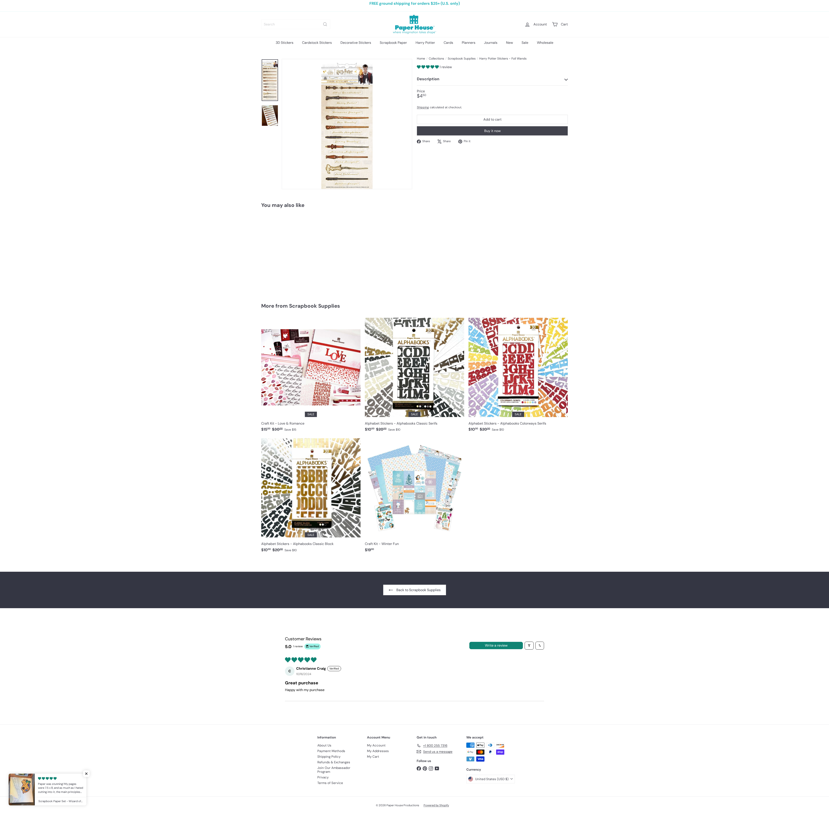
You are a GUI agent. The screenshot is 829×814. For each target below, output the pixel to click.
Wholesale (545, 42)
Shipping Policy (328, 756)
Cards (448, 42)
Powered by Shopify (436, 805)
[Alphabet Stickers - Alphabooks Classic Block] (311, 497)
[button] (428, 67)
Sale (525, 42)
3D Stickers (284, 42)
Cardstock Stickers (317, 42)
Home (421, 58)
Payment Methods (331, 751)
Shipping (423, 107)
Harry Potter (425, 42)
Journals (490, 42)
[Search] (325, 24)
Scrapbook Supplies (462, 58)
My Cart (373, 756)
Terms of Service (330, 783)
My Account (376, 745)
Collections (436, 58)
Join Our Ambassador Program (333, 770)
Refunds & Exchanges (333, 762)
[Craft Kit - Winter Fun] (414, 497)
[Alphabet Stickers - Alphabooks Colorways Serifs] (518, 377)
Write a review (496, 645)
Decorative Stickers (355, 42)
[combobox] (295, 24)
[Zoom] (347, 124)
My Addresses (378, 751)
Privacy (323, 777)
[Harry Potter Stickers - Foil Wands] (285, 252)
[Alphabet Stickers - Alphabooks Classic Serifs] (414, 377)
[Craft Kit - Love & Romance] (311, 377)
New (509, 42)
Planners (468, 42)
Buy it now (492, 131)
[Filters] (529, 645)
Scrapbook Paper (393, 42)
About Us (324, 745)
